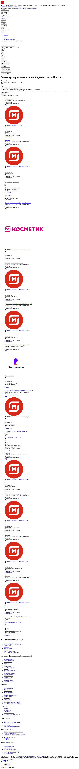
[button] (2, 27)
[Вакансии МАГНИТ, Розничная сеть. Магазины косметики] (41, 229)
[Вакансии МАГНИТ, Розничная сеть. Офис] (41, 115)
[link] (3, 23)
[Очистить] (3, 49)
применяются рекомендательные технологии (31, 756)
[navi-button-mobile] (2, 32)
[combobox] (8, 46)
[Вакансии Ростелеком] (41, 363)
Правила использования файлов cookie (27, 8)
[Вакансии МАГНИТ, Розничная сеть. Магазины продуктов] (41, 156)
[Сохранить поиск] (2, 53)
